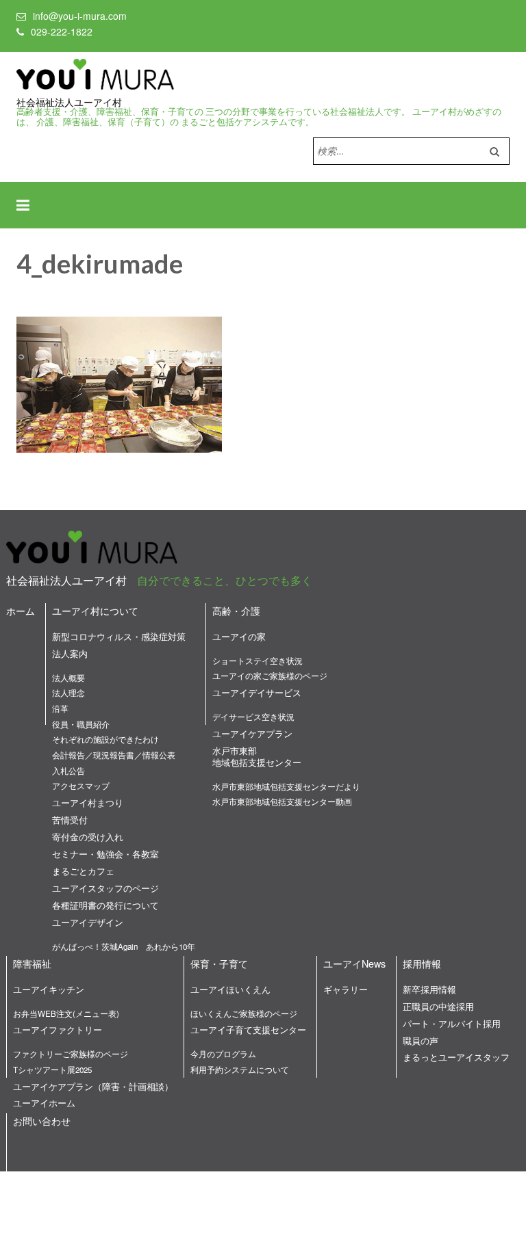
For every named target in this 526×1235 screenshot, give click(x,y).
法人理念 (68, 692)
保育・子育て (219, 963)
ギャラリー (345, 989)
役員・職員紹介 (81, 724)
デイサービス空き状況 (253, 716)
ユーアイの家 (239, 636)
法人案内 (70, 653)
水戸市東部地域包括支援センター (256, 756)
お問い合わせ (42, 1120)
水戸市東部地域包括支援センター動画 (282, 801)
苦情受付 (70, 819)
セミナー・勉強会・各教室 (105, 853)
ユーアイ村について (95, 610)
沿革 (60, 708)
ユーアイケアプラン (252, 733)
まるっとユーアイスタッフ (456, 1056)
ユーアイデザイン (87, 922)
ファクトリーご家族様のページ (70, 1053)
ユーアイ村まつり (87, 802)
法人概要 (68, 677)
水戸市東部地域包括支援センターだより (286, 786)
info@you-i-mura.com (80, 16)
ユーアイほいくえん (230, 989)
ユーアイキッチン (48, 989)
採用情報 (422, 963)
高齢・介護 (236, 610)
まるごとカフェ (83, 870)
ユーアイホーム (44, 1102)
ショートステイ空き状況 (257, 660)
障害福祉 (32, 963)
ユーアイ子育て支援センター (248, 1029)
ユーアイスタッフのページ (105, 887)
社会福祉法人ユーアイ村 (69, 102)
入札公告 (68, 770)
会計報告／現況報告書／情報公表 (113, 754)
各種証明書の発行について (105, 905)
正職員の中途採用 (438, 1006)
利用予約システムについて (239, 1069)
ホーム (20, 610)
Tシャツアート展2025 (52, 1069)
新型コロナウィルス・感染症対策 (119, 636)
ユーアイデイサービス (256, 692)
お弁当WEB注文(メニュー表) (66, 1013)
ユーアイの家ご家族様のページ (269, 675)
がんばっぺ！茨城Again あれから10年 (123, 946)
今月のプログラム (223, 1053)
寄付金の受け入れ (87, 836)
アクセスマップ (81, 785)
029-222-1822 (61, 31)
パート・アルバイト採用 (452, 1023)
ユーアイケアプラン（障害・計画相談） (93, 1086)
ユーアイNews (354, 963)
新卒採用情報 (429, 989)
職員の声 (420, 1040)
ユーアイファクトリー (57, 1029)
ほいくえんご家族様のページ (243, 1013)
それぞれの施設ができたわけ (105, 739)
